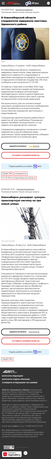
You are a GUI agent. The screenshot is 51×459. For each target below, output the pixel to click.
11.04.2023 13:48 (7, 10)
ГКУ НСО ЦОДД (8, 241)
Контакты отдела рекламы (16, 379)
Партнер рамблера (22, 447)
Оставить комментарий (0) (25, 155)
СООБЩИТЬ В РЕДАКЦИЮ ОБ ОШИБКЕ (19, 383)
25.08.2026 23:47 (8, 189)
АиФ (3, 61)
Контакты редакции (12, 376)
